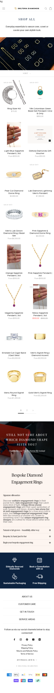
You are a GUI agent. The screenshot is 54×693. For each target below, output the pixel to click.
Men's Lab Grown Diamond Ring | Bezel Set (14, 233)
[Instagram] (21, 639)
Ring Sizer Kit (14, 108)
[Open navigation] (3, 8)
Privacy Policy (27, 645)
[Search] (46, 8)
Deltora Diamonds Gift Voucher (40, 152)
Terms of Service (27, 654)
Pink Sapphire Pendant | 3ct (40, 274)
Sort (26, 73)
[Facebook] (14, 639)
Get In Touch (27, 612)
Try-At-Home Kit (30, 451)
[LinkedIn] (40, 639)
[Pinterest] (27, 639)
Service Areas (27, 619)
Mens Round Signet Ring (14, 394)
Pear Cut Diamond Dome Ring (14, 192)
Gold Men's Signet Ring (40, 393)
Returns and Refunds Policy (27, 651)
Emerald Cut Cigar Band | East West (14, 354)
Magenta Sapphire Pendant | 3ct (14, 314)
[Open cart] (50, 8)
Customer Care (27, 604)
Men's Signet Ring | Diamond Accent (40, 354)
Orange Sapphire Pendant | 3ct (14, 274)
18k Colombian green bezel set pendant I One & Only (40, 111)
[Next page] (33, 410)
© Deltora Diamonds (27, 666)
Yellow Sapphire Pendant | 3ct (40, 314)
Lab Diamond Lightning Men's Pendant (40, 192)
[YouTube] (33, 639)
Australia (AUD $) (26, 660)
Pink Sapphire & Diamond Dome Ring (40, 232)
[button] (27, 495)
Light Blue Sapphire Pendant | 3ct (14, 152)
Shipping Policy (27, 648)
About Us (27, 597)
